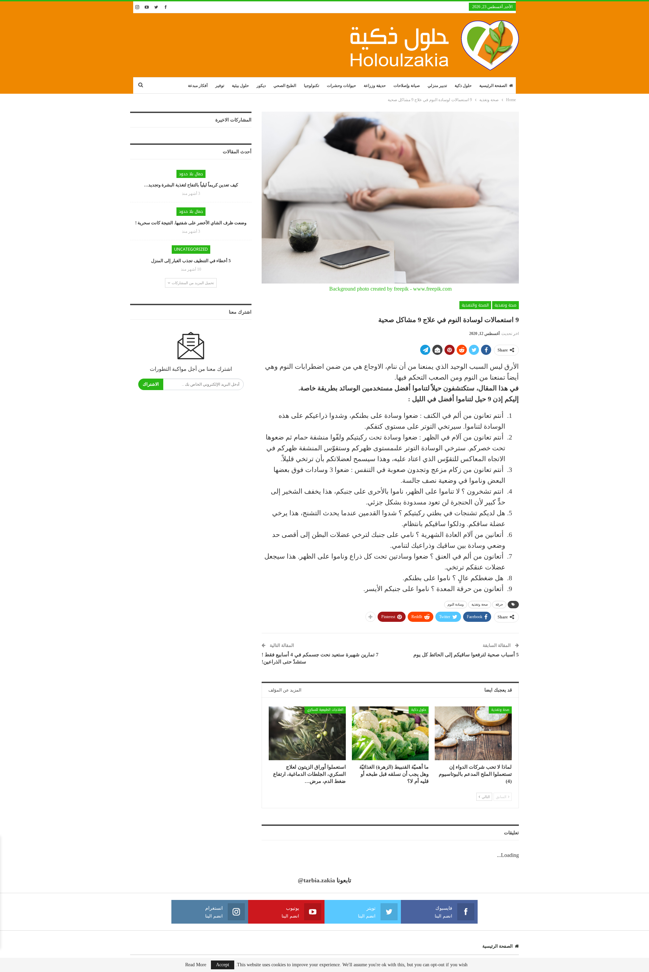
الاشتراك (151, 384)
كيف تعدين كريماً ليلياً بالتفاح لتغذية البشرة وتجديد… (191, 184)
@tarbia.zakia (316, 880)
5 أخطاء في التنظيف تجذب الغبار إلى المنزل (191, 260)
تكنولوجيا (311, 85)
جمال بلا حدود (191, 174)
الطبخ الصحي (284, 85)
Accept (222, 964)
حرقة (499, 604)
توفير (219, 85)
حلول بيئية (240, 85)
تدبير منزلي (437, 85)
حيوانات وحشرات (341, 85)
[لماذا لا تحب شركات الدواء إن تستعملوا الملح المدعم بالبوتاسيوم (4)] (473, 733)
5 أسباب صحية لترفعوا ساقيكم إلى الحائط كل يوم (466, 654)
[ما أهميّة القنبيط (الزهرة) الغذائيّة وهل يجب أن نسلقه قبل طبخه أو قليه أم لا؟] (390, 733)
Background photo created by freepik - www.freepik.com (390, 289)
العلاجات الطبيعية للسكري (325, 709)
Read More (195, 965)
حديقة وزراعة (375, 85)
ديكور (261, 85)
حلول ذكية (463, 85)
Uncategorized (191, 249)
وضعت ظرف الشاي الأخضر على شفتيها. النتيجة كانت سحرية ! (190, 222)
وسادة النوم (456, 604)
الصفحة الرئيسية (493, 85)
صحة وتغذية (505, 305)
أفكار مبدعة (198, 85)
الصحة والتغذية (475, 305)
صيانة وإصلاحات (406, 85)
